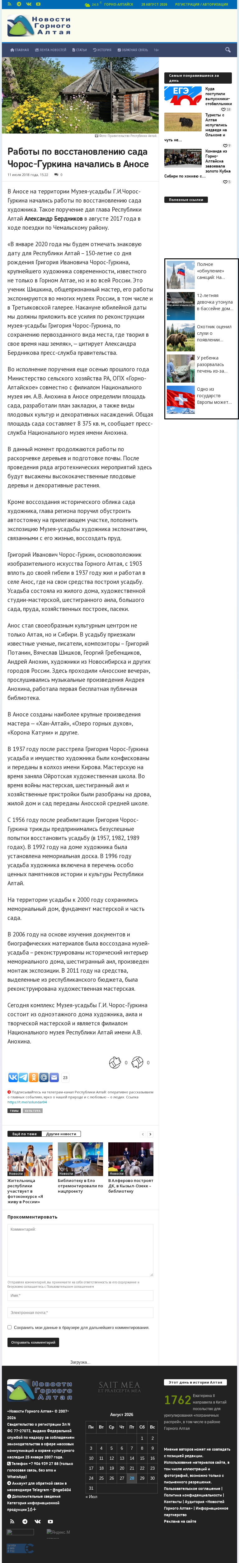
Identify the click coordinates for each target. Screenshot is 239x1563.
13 (122, 1458)
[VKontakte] (28, 4)
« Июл (91, 1496)
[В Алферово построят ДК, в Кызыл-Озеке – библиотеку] (130, 1159)
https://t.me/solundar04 (27, 1102)
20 (122, 1468)
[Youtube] (38, 4)
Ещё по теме (24, 1133)
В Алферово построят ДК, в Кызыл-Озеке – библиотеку (130, 1186)
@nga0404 (62, 1489)
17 (91, 1468)
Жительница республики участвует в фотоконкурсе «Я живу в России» (25, 1191)
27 (122, 1478)
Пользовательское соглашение (192, 1488)
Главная (21, 50)
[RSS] (9, 4)
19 (112, 1468)
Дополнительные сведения (36, 1496)
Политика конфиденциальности (193, 1495)
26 (112, 1478)
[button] (228, 50)
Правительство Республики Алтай (132, 136)
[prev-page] (143, 1134)
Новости (16, 1173)
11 (101, 1458)
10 (91, 1458)
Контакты (173, 1501)
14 (132, 1458)
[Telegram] (19, 4)
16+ (156, 50)
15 (142, 1458)
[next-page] (150, 1134)
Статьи (81, 50)
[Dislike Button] (137, 1063)
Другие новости (61, 1133)
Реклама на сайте (180, 1521)
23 (152, 1468)
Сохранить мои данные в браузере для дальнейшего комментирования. (82, 1327)
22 (142, 1468)
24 (91, 1478)
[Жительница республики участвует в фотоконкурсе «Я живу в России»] (30, 1159)
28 (132, 1478)
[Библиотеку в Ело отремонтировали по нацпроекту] (80, 1159)
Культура (32, 1111)
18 (101, 1468)
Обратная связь (134, 50)
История (103, 50)
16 (152, 1458)
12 (112, 1458)
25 (101, 1478)
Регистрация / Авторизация (201, 4)
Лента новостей (52, 50)
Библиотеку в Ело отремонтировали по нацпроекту (80, 1186)
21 (132, 1468)
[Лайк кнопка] (115, 1063)
